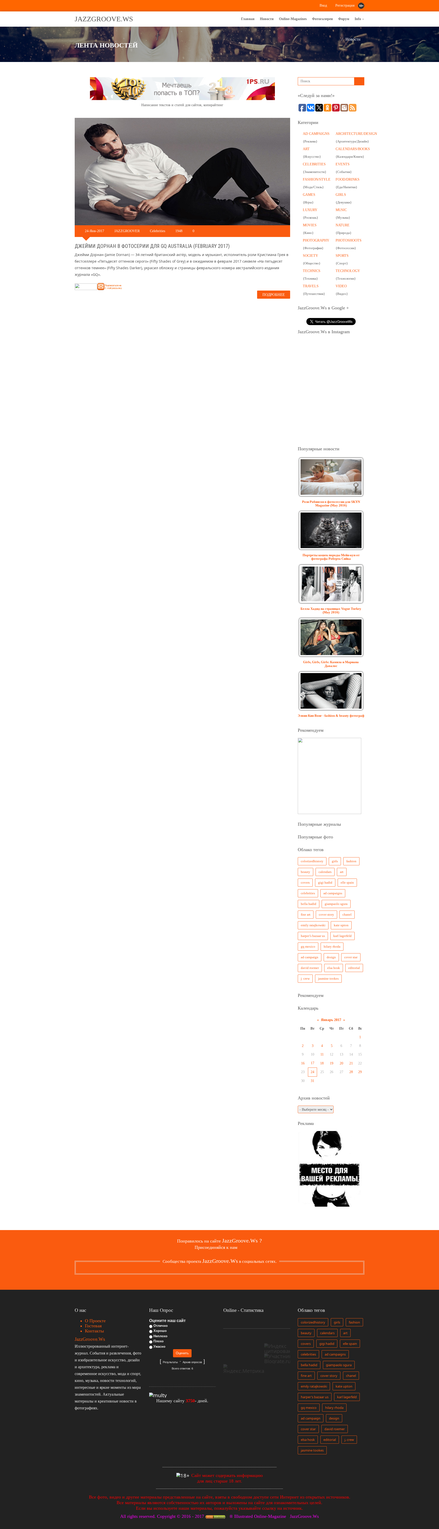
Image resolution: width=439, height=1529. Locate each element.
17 (312, 1063)
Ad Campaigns (316, 134)
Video (341, 286)
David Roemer (310, 968)
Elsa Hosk (333, 968)
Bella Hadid (308, 904)
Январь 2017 (331, 1020)
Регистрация (344, 5)
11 (322, 1054)
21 (351, 1063)
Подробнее (273, 295)
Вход (323, 5)
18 (322, 1063)
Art (306, 149)
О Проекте (95, 1320)
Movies (310, 225)
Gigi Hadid (325, 882)
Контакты (94, 1330)
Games (309, 195)
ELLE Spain (347, 882)
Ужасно (159, 1346)
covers (305, 882)
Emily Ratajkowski (313, 925)
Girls (341, 195)
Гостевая (93, 1325)
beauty (305, 872)
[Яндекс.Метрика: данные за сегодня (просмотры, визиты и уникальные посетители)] (243, 1368)
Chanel (347, 914)
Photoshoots (349, 240)
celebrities (308, 893)
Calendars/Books (353, 149)
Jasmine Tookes (328, 978)
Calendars (325, 872)
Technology (348, 271)
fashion (351, 861)
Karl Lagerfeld (342, 936)
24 (312, 1072)
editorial (354, 968)
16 (303, 1063)
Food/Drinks (347, 179)
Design (331, 957)
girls (335, 861)
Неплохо (160, 1336)
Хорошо (160, 1331)
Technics (311, 271)
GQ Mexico (308, 946)
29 (360, 1072)
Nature (343, 225)
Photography (316, 240)
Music (341, 210)
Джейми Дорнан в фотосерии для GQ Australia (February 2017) (152, 246)
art (341, 872)
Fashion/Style (317, 179)
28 (351, 1072)
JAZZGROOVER (127, 231)
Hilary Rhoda (332, 946)
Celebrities (157, 231)
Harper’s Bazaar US (313, 936)
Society (310, 256)
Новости (353, 39)
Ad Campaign (309, 957)
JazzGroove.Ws (104, 19)
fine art (305, 914)
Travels (311, 286)
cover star (350, 957)
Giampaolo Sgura (336, 904)
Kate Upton (341, 925)
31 (312, 1081)
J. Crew (305, 978)
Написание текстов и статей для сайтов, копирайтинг (182, 105)
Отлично (160, 1326)
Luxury (310, 210)
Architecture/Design (356, 134)
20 (341, 1063)
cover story (326, 914)
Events (343, 164)
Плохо (158, 1341)
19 (331, 1063)
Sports (342, 256)
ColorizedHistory (312, 861)
